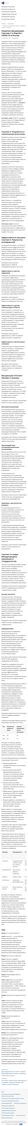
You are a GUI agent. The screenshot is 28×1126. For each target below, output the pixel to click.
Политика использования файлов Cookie (12, 1098)
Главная (3, 23)
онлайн (14, 590)
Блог (2, 1092)
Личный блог (10, 23)
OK (21, 1124)
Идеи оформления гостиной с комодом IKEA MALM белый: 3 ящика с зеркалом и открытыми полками (13, 1072)
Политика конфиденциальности (10, 1101)
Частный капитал (20, 1115)
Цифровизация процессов (9, 14)
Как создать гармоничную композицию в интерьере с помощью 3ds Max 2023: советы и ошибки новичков (14, 1081)
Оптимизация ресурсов (8, 16)
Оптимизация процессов (8, 11)
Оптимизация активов (7, 19)
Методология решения (8, 6)
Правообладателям (6, 1103)
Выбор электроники (6, 1118)
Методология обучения (8, 9)
